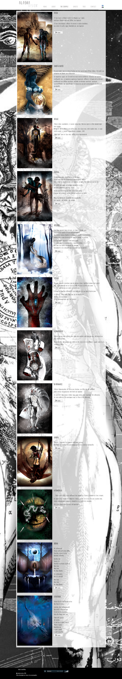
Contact (93, 6)
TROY (84, 6)
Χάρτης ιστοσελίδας (22, 669)
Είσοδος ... (59, 33)
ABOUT (54, 6)
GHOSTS (75, 6)
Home (45, 6)
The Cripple (64, 6)
